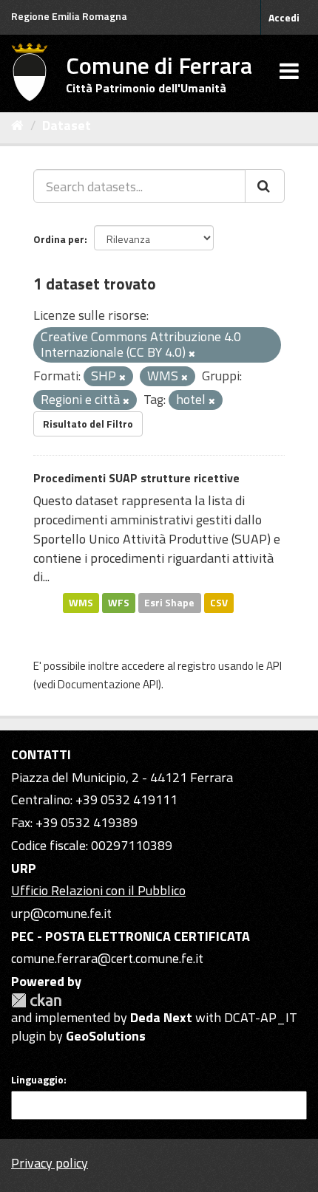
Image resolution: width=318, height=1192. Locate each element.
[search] (265, 186)
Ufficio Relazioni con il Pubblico (98, 890)
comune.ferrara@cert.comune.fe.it (107, 958)
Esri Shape (169, 602)
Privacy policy (49, 1163)
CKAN (36, 1000)
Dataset (66, 125)
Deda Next (161, 1017)
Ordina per (58, 239)
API (274, 665)
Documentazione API (108, 684)
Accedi (284, 17)
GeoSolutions (106, 1036)
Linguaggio (37, 1079)
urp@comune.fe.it (61, 913)
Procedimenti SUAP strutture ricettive (136, 478)
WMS (81, 602)
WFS (118, 602)
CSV (219, 602)
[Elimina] (192, 354)
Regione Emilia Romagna (69, 16)
